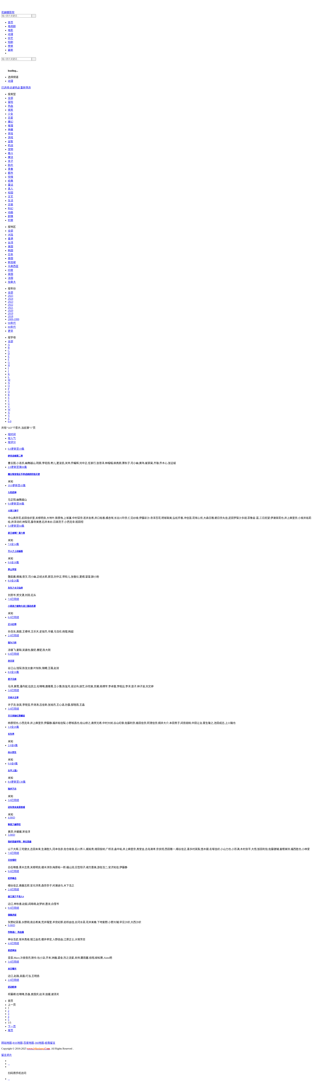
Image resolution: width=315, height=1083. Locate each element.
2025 (10, 295)
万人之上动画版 (15, 551)
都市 (10, 173)
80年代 (12, 327)
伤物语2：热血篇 (16, 932)
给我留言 (50, 1042)
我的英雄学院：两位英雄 (19, 841)
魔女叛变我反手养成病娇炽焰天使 (24, 474)
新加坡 (12, 262)
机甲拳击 (12, 878)
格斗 (10, 153)
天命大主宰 (13, 697)
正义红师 (12, 624)
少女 (10, 113)
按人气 (12, 438)
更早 (10, 331)
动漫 (10, 34)
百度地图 (28, 1042)
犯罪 (10, 220)
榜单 (10, 46)
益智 (10, 141)
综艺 (10, 38)
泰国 (10, 258)
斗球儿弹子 (13, 510)
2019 (10, 313)
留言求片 (6, 1055)
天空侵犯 (12, 860)
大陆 (10, 234)
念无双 (11, 661)
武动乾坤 (12, 987)
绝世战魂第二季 (15, 456)
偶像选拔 (12, 915)
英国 (10, 274)
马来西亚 (13, 266)
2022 (10, 304)
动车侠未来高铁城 (16, 807)
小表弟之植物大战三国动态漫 (22, 606)
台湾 (10, 242)
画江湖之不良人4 (16, 896)
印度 (10, 270)
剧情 (10, 216)
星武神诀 (12, 950)
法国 (10, 278)
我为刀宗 (12, 642)
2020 (10, 310)
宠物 (10, 149)
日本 (10, 254)
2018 (10, 316)
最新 (10, 50)
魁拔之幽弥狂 (14, 824)
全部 (10, 98)
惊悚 (10, 177)
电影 (10, 30)
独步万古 (12, 789)
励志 (10, 165)
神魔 (10, 129)
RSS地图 (18, 1042)
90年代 (12, 323)
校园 (10, 192)
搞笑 (10, 110)
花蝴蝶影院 (7, 12)
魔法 (10, 157)
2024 (10, 298)
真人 (10, 188)
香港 (10, 238)
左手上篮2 (13, 770)
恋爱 (10, 117)
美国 (10, 246)
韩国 (10, 250)
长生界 (11, 734)
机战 (10, 145)
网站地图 (6, 1042)
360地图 (39, 1042)
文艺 (10, 196)
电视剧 (12, 26)
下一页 (12, 1026)
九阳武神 (12, 492)
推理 (10, 125)
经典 (10, 180)
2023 (10, 301)
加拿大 (12, 282)
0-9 (9, 421)
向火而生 (12, 752)
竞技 (10, 133)
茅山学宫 (12, 569)
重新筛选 (25, 87)
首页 (10, 22)
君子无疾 (12, 679)
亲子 (10, 161)
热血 (10, 106)
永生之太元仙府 (15, 588)
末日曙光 (12, 969)
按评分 (12, 442)
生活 (10, 200)
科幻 (10, 208)
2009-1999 (13, 319)
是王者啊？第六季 (16, 533)
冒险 (10, 102)
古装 (10, 204)
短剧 (10, 42)
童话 (10, 184)
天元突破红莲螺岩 (16, 716)
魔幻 (10, 121)
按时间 (12, 434)
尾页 (10, 1030)
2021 (10, 307)
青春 (10, 169)
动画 (10, 212)
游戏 (10, 137)
